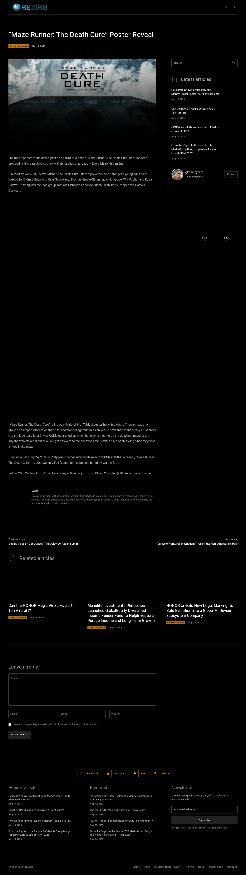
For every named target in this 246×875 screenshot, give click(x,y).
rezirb (34, 491)
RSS (143, 773)
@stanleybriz (194, 172)
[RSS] (135, 773)
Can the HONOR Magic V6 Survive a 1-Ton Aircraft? (41, 608)
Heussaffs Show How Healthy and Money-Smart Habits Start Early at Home (195, 92)
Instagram (119, 773)
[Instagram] (226, 7)
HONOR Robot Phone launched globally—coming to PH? (39, 821)
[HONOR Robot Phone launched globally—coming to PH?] (231, 131)
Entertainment (19, 46)
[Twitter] (234, 7)
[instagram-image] (182, 194)
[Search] (233, 63)
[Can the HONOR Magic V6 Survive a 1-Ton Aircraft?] (231, 112)
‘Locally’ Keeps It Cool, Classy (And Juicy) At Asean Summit (43, 544)
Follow (231, 174)
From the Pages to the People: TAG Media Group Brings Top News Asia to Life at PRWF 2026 (193, 149)
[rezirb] (17, 498)
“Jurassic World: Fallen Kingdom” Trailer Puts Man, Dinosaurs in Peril (197, 544)
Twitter (165, 773)
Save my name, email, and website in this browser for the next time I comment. (55, 724)
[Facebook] (218, 7)
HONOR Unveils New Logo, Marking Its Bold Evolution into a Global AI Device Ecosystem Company (199, 610)
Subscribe (204, 820)
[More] (137, 140)
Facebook (92, 773)
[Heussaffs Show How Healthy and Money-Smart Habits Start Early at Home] (231, 94)
